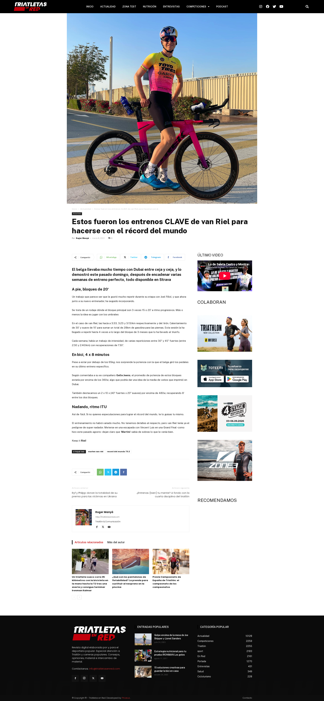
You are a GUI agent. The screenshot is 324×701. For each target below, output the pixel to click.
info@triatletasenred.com (104, 668)
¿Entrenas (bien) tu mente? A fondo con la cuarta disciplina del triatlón (163, 494)
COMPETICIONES (196, 6)
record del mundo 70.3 (118, 451)
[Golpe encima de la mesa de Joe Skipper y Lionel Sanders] (143, 639)
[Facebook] (123, 472)
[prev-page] (74, 597)
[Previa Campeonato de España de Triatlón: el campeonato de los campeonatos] (171, 561)
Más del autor (116, 542)
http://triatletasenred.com (107, 517)
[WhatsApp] (100, 472)
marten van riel (95, 451)
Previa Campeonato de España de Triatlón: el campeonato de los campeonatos (167, 582)
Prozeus (126, 697)
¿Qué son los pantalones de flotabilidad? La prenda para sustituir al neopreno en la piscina (130, 582)
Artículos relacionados (89, 542)
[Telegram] (115, 472)
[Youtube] (110, 527)
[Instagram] (84, 678)
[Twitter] (108, 472)
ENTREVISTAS (171, 6)
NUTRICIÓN (149, 6)
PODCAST (222, 6)
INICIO (89, 6)
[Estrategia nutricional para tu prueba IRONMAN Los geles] (143, 655)
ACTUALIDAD (108, 6)
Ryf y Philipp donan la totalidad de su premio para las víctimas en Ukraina (94, 494)
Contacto (247, 697)
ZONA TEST (129, 6)
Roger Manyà (82, 238)
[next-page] (79, 597)
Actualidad (85, 209)
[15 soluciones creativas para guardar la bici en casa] (143, 672)
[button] (307, 6)
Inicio (74, 209)
